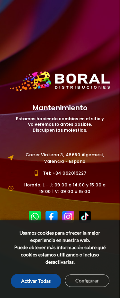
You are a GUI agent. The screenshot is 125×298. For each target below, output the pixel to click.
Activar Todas (36, 281)
